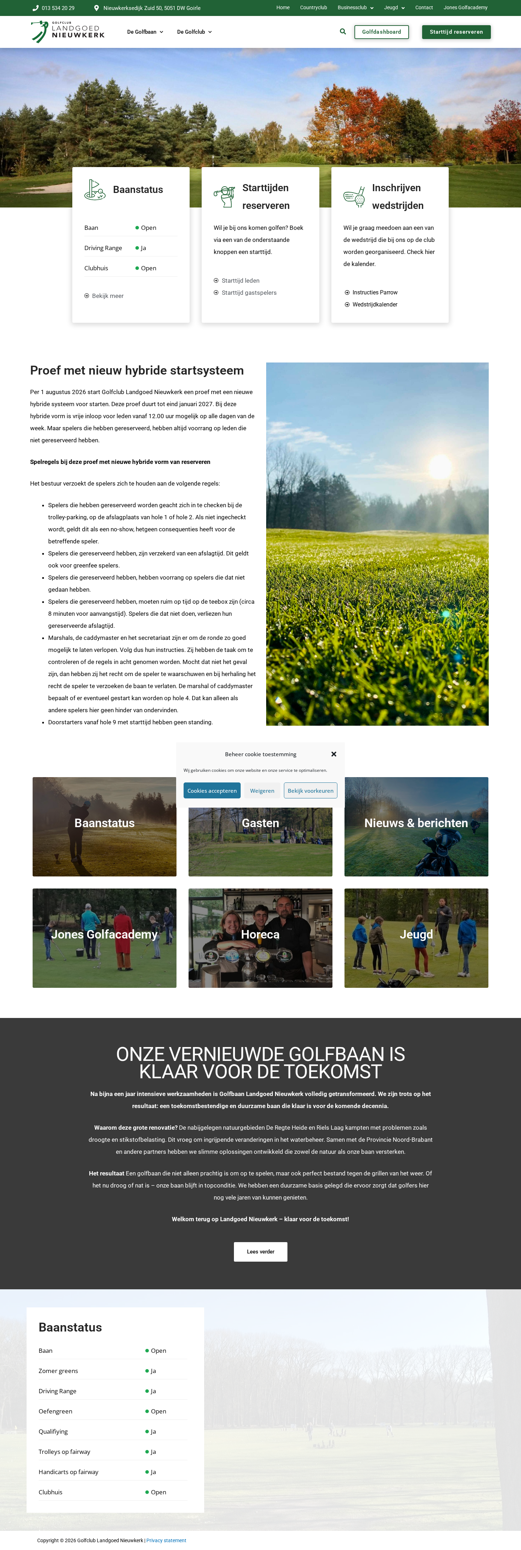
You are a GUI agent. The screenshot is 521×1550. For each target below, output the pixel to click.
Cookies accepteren (212, 790)
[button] (333, 754)
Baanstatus (138, 189)
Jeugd (391, 8)
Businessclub (352, 8)
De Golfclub (191, 32)
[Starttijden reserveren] (224, 196)
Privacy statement (166, 1540)
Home (283, 8)
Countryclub (313, 8)
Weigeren (262, 790)
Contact (424, 8)
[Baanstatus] (95, 189)
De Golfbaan (141, 32)
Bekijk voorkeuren (311, 790)
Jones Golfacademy (466, 8)
